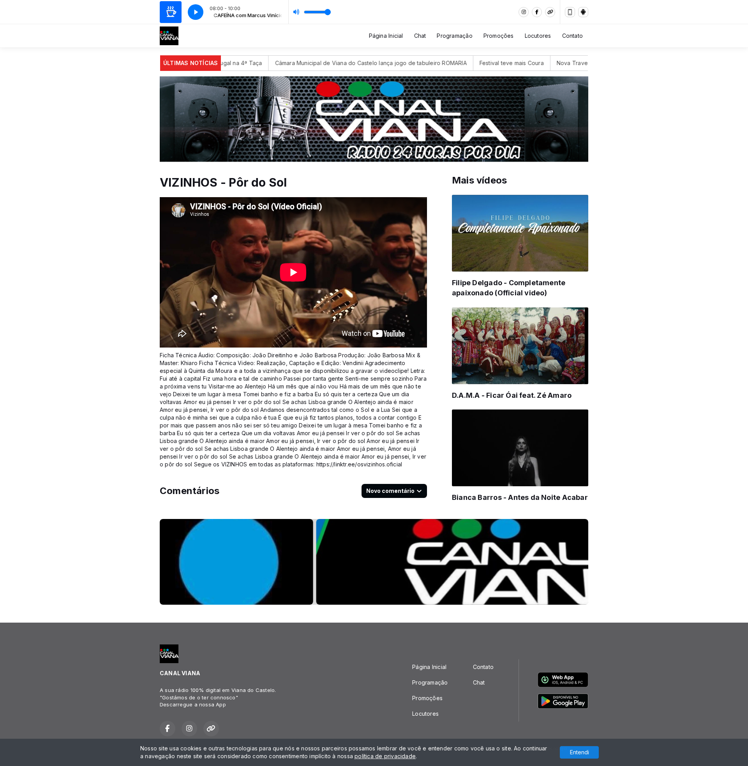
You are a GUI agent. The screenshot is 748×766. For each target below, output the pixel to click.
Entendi (579, 752)
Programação (454, 35)
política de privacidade (385, 756)
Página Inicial (386, 35)
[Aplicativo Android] (583, 12)
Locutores (538, 35)
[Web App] (570, 12)
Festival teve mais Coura (479, 63)
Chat (420, 35)
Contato (572, 35)
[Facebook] (537, 12)
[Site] (550, 12)
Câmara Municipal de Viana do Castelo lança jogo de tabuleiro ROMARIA (339, 63)
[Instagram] (524, 12)
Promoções (498, 35)
